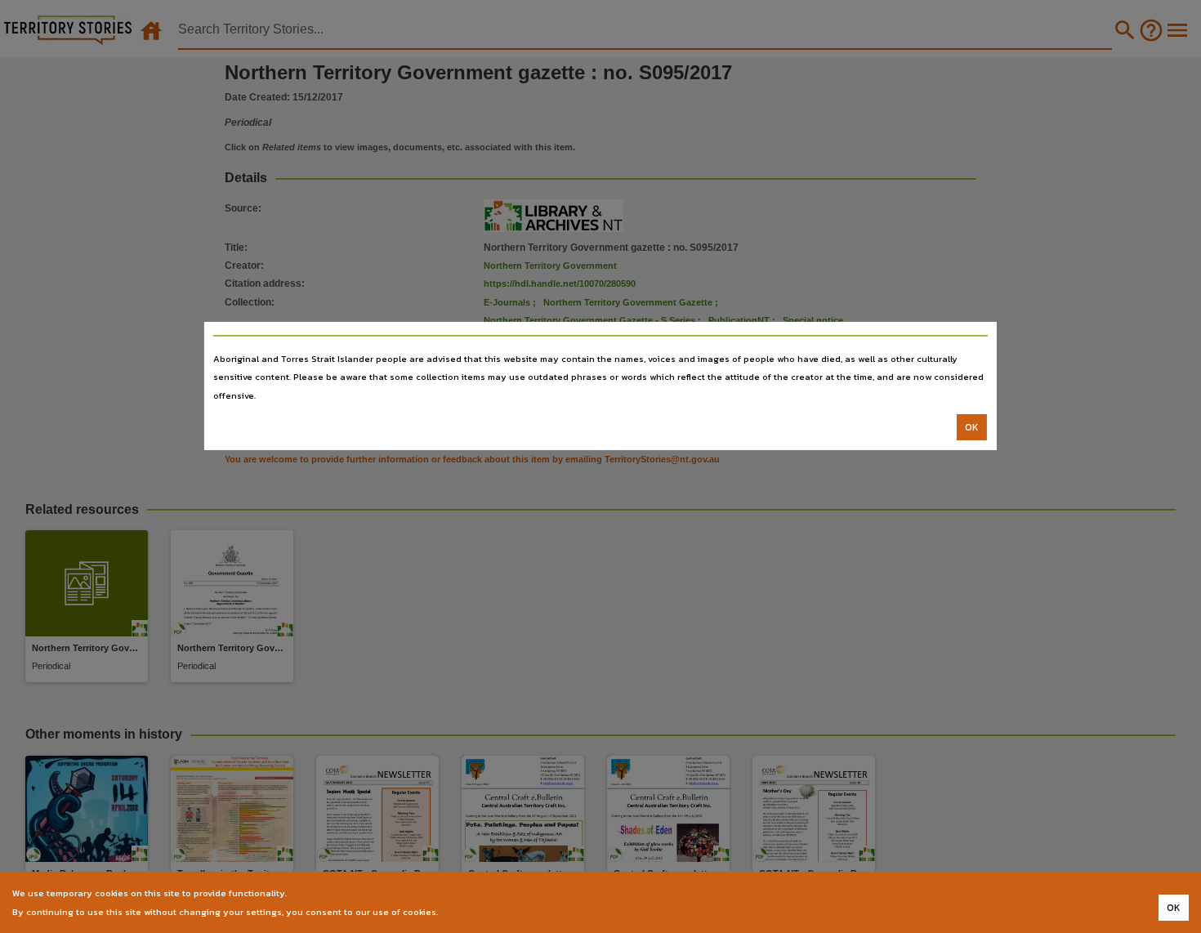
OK (972, 427)
